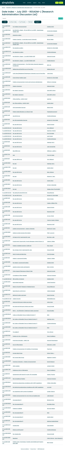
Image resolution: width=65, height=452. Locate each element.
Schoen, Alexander (51, 185)
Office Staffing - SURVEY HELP (20, 99)
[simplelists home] (8, 2)
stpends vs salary (17, 35)
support (34, 2)
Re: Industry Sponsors (18, 90)
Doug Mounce (50, 192)
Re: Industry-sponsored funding (20, 262)
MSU (48, 315)
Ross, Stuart (50, 245)
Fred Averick (50, 35)
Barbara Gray (50, 400)
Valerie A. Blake (51, 241)
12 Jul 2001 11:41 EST (7, 195)
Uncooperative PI (17, 400)
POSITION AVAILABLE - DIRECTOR (21, 340)
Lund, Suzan (50, 136)
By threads (22, 22)
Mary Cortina (50, 267)
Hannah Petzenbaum (52, 340)
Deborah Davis (50, 86)
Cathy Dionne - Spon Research (55, 438)
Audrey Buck (50, 103)
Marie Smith (50, 107)
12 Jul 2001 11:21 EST (6, 192)
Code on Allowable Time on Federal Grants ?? (24, 315)
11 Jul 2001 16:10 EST (7, 128)
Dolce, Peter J (50, 353)
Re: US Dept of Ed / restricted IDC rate (22, 250)
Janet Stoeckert (51, 282)
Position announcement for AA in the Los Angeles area (26, 396)
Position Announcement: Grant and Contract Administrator (27, 82)
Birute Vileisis (50, 39)
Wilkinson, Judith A (51, 151)
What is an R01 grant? (18, 430)
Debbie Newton (51, 60)
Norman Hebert (51, 408)
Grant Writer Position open (19, 77)
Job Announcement (18, 216)
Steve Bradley (50, 310)
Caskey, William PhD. (52, 203)
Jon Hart (49, 387)
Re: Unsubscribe (17, 434)
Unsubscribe (16, 425)
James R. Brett (50, 366)
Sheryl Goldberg (51, 336)
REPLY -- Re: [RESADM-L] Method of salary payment (26, 310)
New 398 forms (16, 151)
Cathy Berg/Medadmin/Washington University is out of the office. (29, 73)
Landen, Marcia (51, 391)
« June (4, 22)
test (14, 155)
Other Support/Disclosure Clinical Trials (22, 271)
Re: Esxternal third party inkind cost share (23, 306)
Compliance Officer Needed (20, 275)
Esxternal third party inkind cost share (22, 302)
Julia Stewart (50, 396)
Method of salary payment (19, 295)
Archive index (13, 22)
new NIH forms (16, 116)
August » (37, 22)
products (29, 2)
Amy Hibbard (50, 128)
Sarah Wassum (51, 361)
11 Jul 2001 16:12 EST (6, 130)
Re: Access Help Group (18, 357)
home (24, 2)
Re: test (15, 163)
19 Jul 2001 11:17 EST (6, 298)
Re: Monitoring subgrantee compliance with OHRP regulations (28, 387)
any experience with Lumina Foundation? (23, 391)
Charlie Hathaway (51, 52)
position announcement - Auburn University (24, 228)
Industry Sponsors (17, 86)
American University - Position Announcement (24, 361)
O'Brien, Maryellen (51, 383)
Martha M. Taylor (51, 228)
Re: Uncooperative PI (18, 404)
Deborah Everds (51, 56)
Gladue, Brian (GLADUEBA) (53, 189)
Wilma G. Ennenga (51, 82)
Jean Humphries (51, 146)
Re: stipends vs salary (18, 52)
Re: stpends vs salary (18, 48)
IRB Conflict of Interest (18, 279)
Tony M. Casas (50, 155)
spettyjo (49, 99)
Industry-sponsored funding (20, 258)
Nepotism (15, 438)
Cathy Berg (50, 73)
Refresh (30, 22)
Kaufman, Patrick (51, 130)
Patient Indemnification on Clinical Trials (23, 111)
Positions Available (17, 408)
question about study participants (21, 267)
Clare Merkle (50, 425)
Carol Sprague (50, 254)
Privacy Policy (33, 449)
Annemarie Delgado (52, 31)
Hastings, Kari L (50, 142)
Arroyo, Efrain (50, 216)
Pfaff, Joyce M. (50, 233)
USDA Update (16, 366)
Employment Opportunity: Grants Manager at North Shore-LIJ (28, 241)
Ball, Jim (49, 65)
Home (3, 7)
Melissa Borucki (51, 69)
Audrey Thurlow (51, 374)
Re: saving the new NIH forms (20, 192)
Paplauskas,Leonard (52, 111)
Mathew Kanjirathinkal (52, 421)
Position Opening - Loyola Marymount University (25, 39)
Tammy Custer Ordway (53, 220)
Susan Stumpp (50, 295)
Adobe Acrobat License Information (22, 233)
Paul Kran (49, 349)
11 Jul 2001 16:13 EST (6, 133)
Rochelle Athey (51, 404)
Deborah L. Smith (51, 344)
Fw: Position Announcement (20, 26)
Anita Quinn (50, 302)
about (43, 2)
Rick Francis (50, 442)
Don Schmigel (50, 133)
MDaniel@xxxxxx (51, 298)
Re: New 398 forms (17, 159)
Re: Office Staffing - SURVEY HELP (21, 103)
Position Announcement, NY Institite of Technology (25, 349)
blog (39, 2)
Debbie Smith (50, 26)
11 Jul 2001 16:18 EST (7, 139)
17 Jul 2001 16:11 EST (7, 279)
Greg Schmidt (50, 250)
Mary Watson (50, 172)
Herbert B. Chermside (52, 48)
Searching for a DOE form (19, 291)
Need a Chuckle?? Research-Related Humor (24, 286)
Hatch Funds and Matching (19, 254)
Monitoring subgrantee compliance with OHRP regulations (27, 383)
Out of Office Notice (18, 344)
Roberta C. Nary (51, 176)
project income (16, 298)
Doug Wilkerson (51, 286)
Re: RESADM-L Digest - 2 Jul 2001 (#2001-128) (24, 56)
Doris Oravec (50, 199)
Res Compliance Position (19, 379)
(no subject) (16, 332)
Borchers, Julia (50, 237)
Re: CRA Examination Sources (20, 120)
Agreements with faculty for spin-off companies (25, 374)
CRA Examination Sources (19, 107)
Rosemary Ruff (50, 211)
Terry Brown (50, 332)
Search (60, 18)
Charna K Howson (51, 275)
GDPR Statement (41, 449)
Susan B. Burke (50, 124)
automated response (18, 282)
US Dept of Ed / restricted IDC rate (21, 237)
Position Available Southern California (22, 245)
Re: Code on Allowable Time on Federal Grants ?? (25, 319)
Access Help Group (17, 353)
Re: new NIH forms (17, 124)
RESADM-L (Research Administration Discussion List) (19, 7)
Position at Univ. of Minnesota (20, 336)
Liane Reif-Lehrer (51, 90)
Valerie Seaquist (51, 291)
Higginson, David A (51, 357)
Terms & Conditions (25, 449)
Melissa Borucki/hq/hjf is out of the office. (23, 69)
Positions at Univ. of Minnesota (20, 370)
